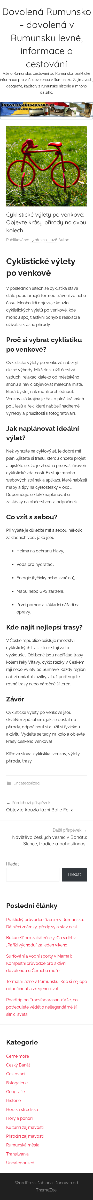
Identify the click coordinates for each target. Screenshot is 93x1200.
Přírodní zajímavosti (24, 1136)
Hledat (12, 864)
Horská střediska (22, 1109)
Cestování (15, 1073)
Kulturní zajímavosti (24, 1127)
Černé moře (17, 1056)
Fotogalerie (17, 1082)
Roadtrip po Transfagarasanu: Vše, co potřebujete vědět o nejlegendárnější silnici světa (42, 1007)
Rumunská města (23, 1145)
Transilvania (17, 1154)
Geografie (15, 1091)
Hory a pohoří (19, 1118)
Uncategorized (26, 783)
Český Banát (18, 1065)
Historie (13, 1100)
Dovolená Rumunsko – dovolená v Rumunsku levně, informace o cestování (46, 38)
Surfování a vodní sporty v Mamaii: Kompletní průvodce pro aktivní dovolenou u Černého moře (39, 963)
